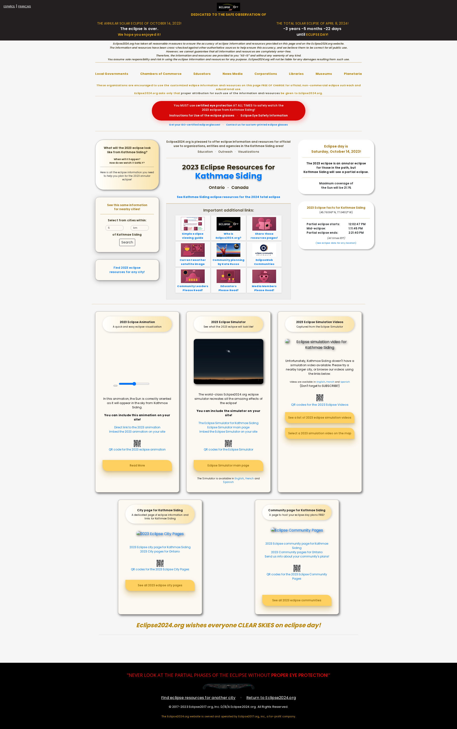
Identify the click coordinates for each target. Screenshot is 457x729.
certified (202, 105)
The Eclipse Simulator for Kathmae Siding (228, 423)
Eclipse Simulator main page (228, 427)
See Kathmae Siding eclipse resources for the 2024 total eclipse (228, 197)
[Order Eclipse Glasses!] (228, 686)
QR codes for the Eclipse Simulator (228, 449)
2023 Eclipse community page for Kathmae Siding (296, 546)
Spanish (228, 482)
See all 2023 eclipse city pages (160, 585)
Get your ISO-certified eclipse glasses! (194, 125)
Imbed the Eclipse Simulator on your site (228, 432)
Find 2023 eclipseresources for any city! (127, 270)
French (249, 478)
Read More (137, 465)
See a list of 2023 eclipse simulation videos (319, 417)
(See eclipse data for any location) (336, 242)
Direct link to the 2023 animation (137, 427)
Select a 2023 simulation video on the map (319, 433)
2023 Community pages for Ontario (297, 552)
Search (127, 242)
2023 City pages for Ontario (160, 551)
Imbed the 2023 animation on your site (137, 432)
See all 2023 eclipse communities (296, 600)
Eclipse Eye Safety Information (264, 115)
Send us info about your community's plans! (297, 556)
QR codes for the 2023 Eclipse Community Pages (297, 576)
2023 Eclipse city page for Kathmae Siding (160, 547)
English (239, 478)
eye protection (221, 105)
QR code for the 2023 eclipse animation (137, 449)
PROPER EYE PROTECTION (299, 675)
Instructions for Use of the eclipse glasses (201, 115)
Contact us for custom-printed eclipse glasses (257, 125)
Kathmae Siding (228, 176)
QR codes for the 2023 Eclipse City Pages (160, 569)
